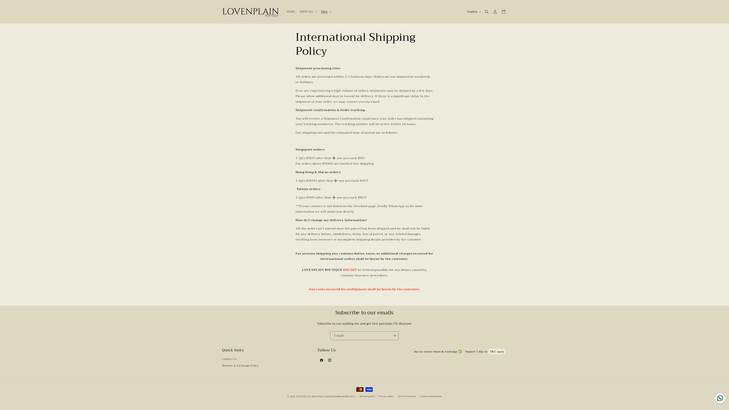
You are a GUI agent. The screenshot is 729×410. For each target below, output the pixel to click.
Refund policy (367, 396)
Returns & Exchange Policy (240, 365)
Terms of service (407, 396)
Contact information (431, 396)
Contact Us (229, 359)
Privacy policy (386, 396)
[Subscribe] (394, 335)
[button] (308, 12)
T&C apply (497, 351)
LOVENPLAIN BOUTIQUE (310, 396)
